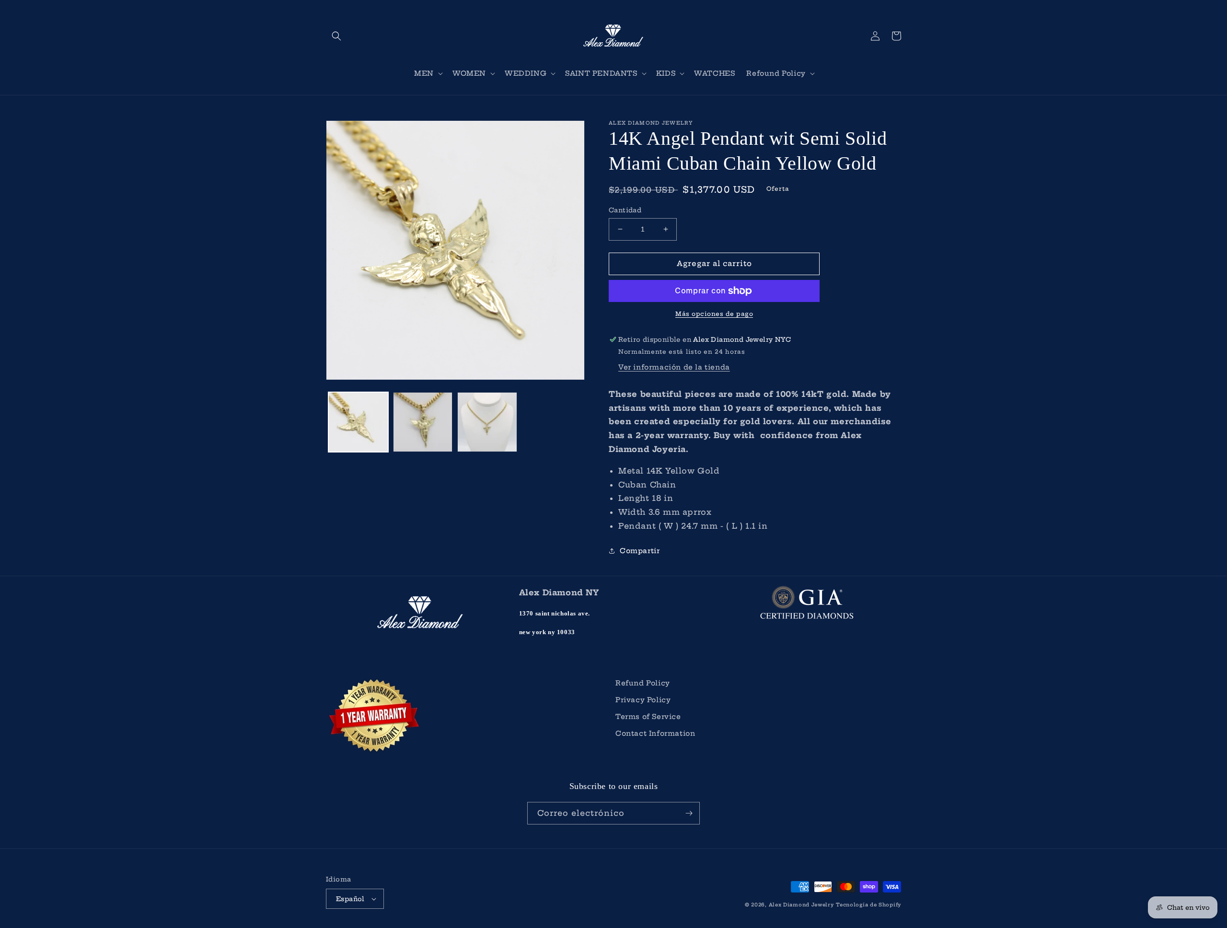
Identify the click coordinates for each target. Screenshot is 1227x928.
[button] (336, 35)
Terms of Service (648, 716)
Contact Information (655, 733)
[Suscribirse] (688, 813)
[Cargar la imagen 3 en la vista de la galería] (487, 422)
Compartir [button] (640, 550)
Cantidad (625, 210)
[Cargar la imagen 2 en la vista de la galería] (423, 422)
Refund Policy (642, 683)
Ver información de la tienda (674, 367)
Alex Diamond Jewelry (801, 905)
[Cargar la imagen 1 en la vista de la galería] (358, 422)
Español (350, 899)
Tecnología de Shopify (868, 905)
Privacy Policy (643, 700)
